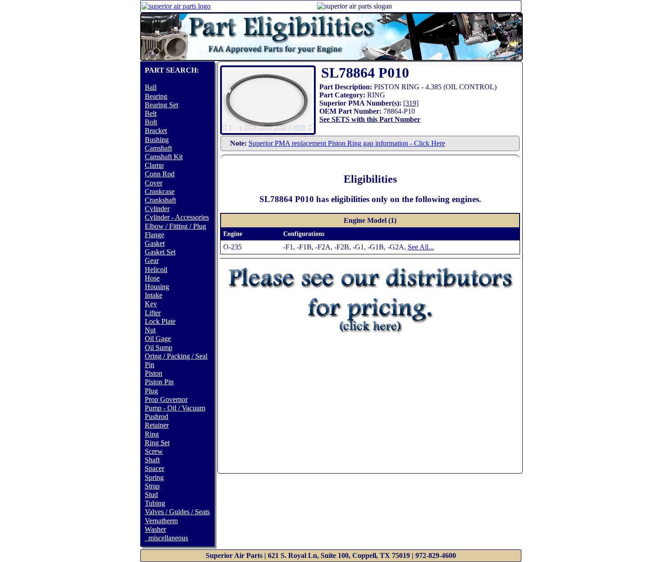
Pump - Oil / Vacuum (175, 408)
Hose (152, 278)
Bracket (156, 130)
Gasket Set (160, 252)
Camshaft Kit (164, 157)
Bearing (156, 96)
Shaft (152, 460)
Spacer (154, 468)
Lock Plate (160, 321)
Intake (153, 295)
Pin (149, 365)
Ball (151, 87)
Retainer (157, 425)
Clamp (154, 165)
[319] (411, 103)
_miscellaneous (166, 538)
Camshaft (158, 148)
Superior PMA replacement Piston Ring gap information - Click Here (347, 143)
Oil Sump (158, 347)
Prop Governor (166, 399)
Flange (154, 235)
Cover (153, 183)
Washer (155, 529)
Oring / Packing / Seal (176, 356)
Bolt (151, 122)
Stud (151, 494)
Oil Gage (158, 338)
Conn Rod (160, 174)
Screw (154, 451)
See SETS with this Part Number (369, 119)
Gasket (155, 243)
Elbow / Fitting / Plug (175, 226)
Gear (152, 260)
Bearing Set (161, 105)
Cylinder (157, 208)
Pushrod (156, 416)
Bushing (157, 139)
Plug (151, 391)
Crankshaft (160, 200)
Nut (150, 330)
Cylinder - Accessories (177, 217)
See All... (421, 247)
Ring (152, 434)
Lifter (153, 313)
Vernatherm (161, 521)
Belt (151, 113)
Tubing (155, 503)
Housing (157, 286)
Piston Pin (159, 382)
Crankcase (160, 191)
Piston (153, 373)
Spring (154, 477)
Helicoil (156, 269)
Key (151, 304)
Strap (152, 486)
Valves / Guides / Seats (177, 512)
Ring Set (157, 443)
